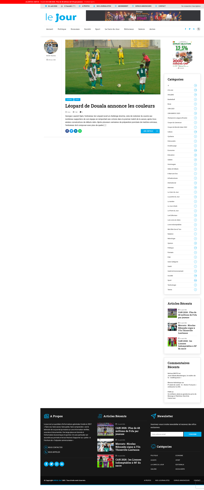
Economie (182, 150)
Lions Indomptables (182, 224)
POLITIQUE (154, 455)
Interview (182, 187)
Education (182, 155)
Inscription (196, 6)
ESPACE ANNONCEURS (182, 480)
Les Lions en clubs (182, 220)
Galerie (182, 160)
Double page (182, 146)
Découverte (182, 141)
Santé (182, 266)
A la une (182, 90)
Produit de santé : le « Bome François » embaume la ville (182, 386)
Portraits (182, 252)
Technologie (182, 285)
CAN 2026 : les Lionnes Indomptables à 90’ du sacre (187, 345)
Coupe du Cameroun (182, 122)
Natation (182, 234)
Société (182, 276)
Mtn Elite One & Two (182, 229)
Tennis (182, 289)
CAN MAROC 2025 (182, 113)
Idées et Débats (182, 169)
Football (69, 99)
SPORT (178, 460)
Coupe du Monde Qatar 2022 (182, 127)
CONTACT (197, 480)
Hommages (182, 164)
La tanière (182, 201)
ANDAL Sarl (57, 480)
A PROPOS (147, 480)
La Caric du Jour (182, 192)
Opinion (182, 243)
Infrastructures (182, 178)
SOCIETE (153, 460)
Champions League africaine (182, 118)
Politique (182, 248)
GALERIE (154, 469)
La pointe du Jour (182, 197)
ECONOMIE (179, 455)
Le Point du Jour (182, 211)
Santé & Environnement (182, 271)
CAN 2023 (182, 108)
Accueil (49, 29)
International (182, 183)
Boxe (182, 104)
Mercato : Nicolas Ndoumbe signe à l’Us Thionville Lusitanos (186, 329)
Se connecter (186, 6)
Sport (77, 99)
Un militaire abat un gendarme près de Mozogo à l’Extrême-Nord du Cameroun (182, 396)
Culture (182, 132)
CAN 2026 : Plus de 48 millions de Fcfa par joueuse (187, 315)
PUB (182, 257)
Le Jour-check (182, 206)
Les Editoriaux (182, 215)
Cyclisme (182, 136)
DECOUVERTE (180, 469)
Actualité (182, 95)
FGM (169, 392)
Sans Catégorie (182, 262)
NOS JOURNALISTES (162, 480)
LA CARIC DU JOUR (157, 464)
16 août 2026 (67, 2)
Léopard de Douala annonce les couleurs (110, 106)
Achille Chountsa (51, 56)
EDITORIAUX (180, 464)
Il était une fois (182, 174)
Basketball (182, 99)
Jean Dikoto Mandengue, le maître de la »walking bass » (182, 377)
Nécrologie (182, 238)
